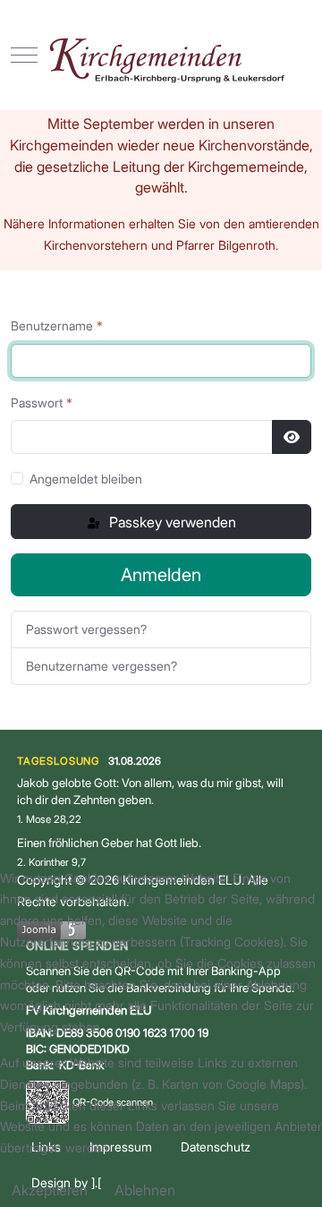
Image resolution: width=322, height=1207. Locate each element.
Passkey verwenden (171, 522)
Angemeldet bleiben (86, 478)
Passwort (41, 402)
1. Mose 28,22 (49, 819)
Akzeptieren (50, 1190)
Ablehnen (144, 1190)
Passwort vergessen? (86, 629)
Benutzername (57, 325)
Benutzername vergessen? (101, 665)
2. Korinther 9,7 (51, 862)
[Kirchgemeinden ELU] (161, 55)
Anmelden (161, 575)
